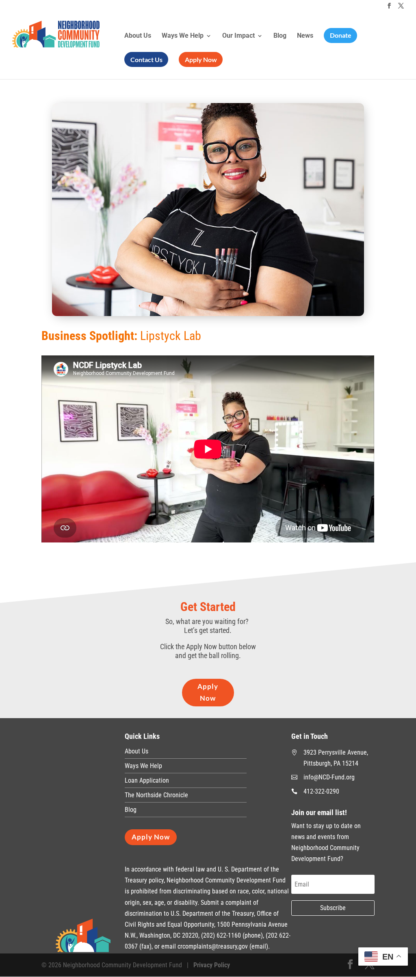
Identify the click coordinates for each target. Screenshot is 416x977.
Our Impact (238, 36)
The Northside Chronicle (156, 795)
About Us (137, 36)
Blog (279, 36)
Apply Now (201, 59)
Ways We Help (183, 36)
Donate (340, 35)
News (305, 36)
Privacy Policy (211, 965)
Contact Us (146, 59)
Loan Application (147, 780)
